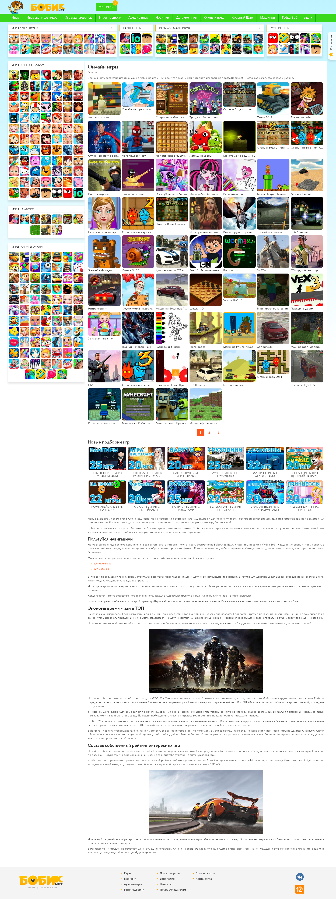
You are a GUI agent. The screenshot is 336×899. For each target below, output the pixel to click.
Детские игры (186, 17)
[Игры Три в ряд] (51, 374)
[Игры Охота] (24, 289)
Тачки (78, 96)
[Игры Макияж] (67, 299)
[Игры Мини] (67, 353)
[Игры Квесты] (14, 278)
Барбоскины (35, 171)
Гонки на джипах (236, 38)
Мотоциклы (247, 38)
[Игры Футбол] (46, 267)
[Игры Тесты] (67, 331)
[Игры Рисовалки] (46, 342)
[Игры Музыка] (35, 364)
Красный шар (273, 38)
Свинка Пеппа (67, 182)
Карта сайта (204, 879)
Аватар (14, 107)
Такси (67, 86)
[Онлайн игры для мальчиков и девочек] (48, 7)
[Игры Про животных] (67, 321)
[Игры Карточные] (78, 267)
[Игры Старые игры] (14, 321)
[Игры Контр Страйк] (78, 310)
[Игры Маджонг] (67, 278)
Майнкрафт (193, 38)
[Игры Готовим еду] (35, 331)
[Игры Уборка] (78, 321)
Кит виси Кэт (46, 107)
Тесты (284, 49)
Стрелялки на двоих (46, 219)
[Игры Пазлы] (14, 353)
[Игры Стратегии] (67, 267)
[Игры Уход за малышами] (35, 321)
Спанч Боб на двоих (57, 219)
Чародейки (24, 139)
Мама (14, 182)
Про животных (68, 49)
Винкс (57, 118)
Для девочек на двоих (57, 230)
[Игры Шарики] (67, 257)
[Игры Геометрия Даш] (41, 374)
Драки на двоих (24, 219)
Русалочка (67, 128)
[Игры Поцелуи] (14, 342)
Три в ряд (147, 49)
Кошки (14, 38)
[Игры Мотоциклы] (46, 289)
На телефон (125, 49)
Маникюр (89, 38)
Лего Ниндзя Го (161, 49)
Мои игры (106, 7)
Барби (68, 38)
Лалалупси (35, 182)
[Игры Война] (57, 257)
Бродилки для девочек (100, 38)
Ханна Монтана (35, 139)
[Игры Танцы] (57, 342)
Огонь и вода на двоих (35, 219)
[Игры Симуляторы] (14, 299)
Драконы (14, 96)
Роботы (78, 139)
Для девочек (101, 569)
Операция (89, 49)
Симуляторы (236, 49)
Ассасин (78, 107)
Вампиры (78, 150)
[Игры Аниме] (35, 353)
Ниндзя (24, 86)
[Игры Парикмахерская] (57, 299)
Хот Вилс (183, 49)
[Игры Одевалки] (35, 299)
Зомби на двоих (67, 219)
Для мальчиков (102, 564)
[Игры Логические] (24, 267)
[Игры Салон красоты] (57, 321)
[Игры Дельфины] (46, 299)
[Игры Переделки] (24, 310)
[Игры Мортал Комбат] (67, 289)
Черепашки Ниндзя (14, 86)
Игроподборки (134, 890)
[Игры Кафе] (57, 331)
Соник (57, 96)
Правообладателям (173, 890)
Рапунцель (35, 38)
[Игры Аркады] (78, 353)
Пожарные (14, 161)
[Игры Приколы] (46, 278)
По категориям (170, 873)
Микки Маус (46, 182)
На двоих (125, 38)
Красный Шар (242, 17)
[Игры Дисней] (78, 342)
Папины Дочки (57, 171)
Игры (15, 17)
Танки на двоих (46, 230)
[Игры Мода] (78, 299)
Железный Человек (67, 107)
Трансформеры (67, 96)
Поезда (247, 49)
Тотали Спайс (78, 128)
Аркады (215, 49)
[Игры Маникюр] (24, 353)
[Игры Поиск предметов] (35, 267)
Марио (24, 96)
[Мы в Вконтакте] (300, 877)
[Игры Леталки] (57, 267)
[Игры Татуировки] (78, 364)
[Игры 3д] (57, 289)
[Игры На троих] (46, 310)
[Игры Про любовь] (57, 364)
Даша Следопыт (35, 128)
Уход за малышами (46, 38)
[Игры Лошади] (14, 310)
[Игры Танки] (46, 257)
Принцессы (57, 139)
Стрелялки (172, 38)
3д (258, 49)
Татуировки (35, 49)
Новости (166, 884)
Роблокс (147, 38)
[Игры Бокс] (78, 278)
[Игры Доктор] (46, 353)
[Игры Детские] (14, 331)
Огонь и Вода (136, 49)
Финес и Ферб (24, 118)
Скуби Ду (35, 96)
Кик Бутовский (35, 107)
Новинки (162, 17)
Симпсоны (24, 107)
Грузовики (258, 38)
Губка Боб (289, 17)
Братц (46, 139)
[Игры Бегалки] (14, 364)
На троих (226, 49)
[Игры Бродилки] (35, 257)
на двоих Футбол (35, 230)
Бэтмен (14, 118)
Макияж (111, 49)
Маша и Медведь (78, 161)
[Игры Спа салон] (24, 364)
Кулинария (25, 49)
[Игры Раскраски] (46, 321)
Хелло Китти (14, 171)
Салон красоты (78, 49)
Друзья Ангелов (46, 128)
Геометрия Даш (284, 38)
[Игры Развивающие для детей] (78, 257)
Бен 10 (57, 75)
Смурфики (24, 171)
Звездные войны (294, 49)
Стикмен (294, 38)
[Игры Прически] (35, 342)
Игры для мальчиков (42, 17)
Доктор (78, 38)
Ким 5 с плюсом (14, 139)
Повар (100, 49)
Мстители (46, 118)
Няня (67, 139)
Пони (78, 118)
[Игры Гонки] (14, 257)
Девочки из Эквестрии (46, 171)
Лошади (305, 49)
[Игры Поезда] (78, 289)
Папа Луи (24, 193)
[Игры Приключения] (24, 278)
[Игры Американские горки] (57, 310)
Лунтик (35, 161)
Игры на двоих (110, 17)
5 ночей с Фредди (46, 150)
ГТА (226, 38)
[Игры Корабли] (24, 321)
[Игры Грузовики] (67, 310)
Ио (136, 38)
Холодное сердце (24, 128)
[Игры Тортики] (67, 364)
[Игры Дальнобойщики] (14, 289)
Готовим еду (57, 49)
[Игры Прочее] (30, 374)
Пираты (24, 161)
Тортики (46, 49)
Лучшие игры (138, 17)
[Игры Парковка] (57, 278)
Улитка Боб (78, 182)
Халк (57, 107)
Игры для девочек (78, 17)
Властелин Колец (46, 86)
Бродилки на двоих (78, 219)
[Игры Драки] (14, 267)
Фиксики (35, 118)
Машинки (267, 17)
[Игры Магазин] (67, 342)
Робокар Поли (35, 150)
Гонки (161, 38)
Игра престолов (67, 150)
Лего (193, 49)
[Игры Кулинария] (78, 331)
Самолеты (57, 86)
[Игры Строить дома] (24, 299)
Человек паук (46, 75)
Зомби (183, 38)
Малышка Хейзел (25, 38)
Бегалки (204, 49)
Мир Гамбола (24, 150)
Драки (172, 49)
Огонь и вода (214, 17)
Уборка (57, 38)
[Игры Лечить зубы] (57, 353)
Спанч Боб (14, 75)
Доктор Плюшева (14, 193)
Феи (78, 171)
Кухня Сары (57, 161)
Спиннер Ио (305, 38)
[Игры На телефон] (62, 374)
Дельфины (111, 38)
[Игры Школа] (46, 364)
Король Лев (57, 182)
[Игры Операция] (24, 342)
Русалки (67, 171)
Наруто (46, 96)
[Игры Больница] (46, 331)
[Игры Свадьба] (24, 331)
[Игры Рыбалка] (35, 289)
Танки (215, 38)
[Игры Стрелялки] (24, 257)
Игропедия (167, 879)
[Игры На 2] (35, 310)
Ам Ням (78, 193)
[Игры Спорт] (35, 278)
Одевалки (14, 49)
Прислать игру (205, 873)
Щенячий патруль (57, 150)
